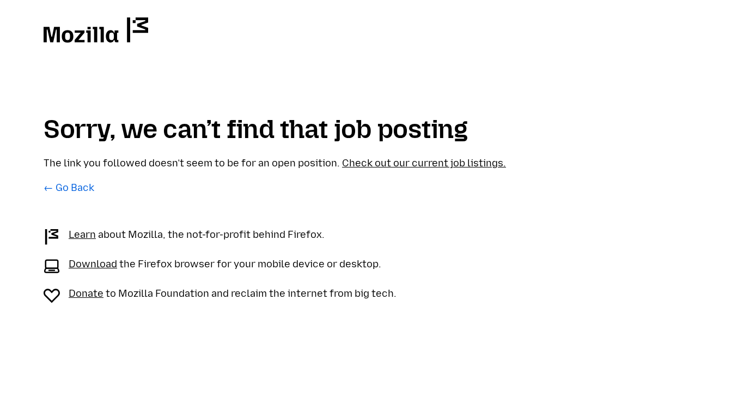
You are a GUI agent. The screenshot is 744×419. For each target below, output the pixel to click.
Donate (86, 294)
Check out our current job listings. (424, 163)
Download (93, 264)
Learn (82, 235)
